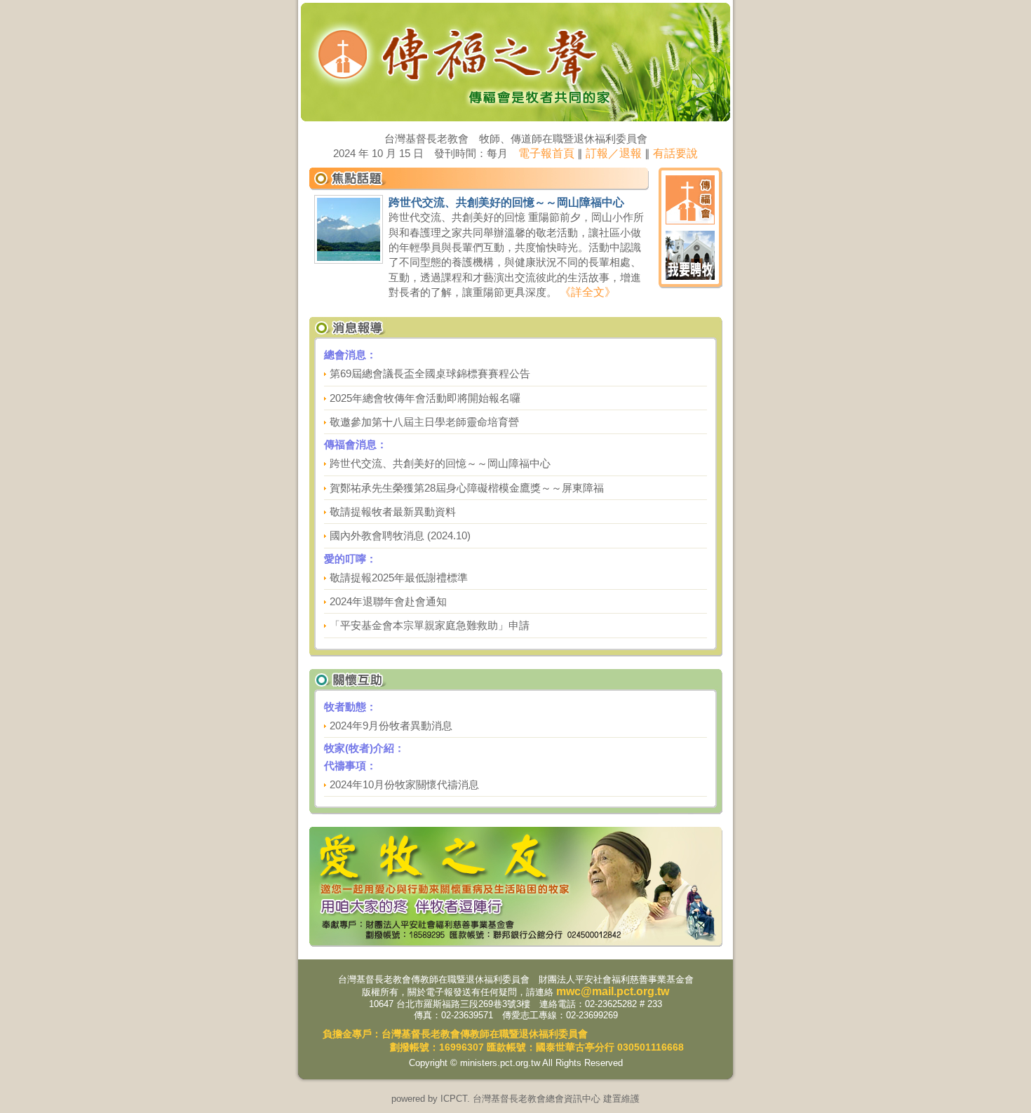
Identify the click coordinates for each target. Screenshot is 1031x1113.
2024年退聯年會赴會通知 (388, 601)
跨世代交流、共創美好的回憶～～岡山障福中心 (440, 463)
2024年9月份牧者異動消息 (391, 725)
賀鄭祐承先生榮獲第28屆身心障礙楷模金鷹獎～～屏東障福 (467, 488)
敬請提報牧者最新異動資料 (393, 512)
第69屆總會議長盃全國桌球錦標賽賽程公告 (430, 373)
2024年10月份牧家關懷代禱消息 (404, 784)
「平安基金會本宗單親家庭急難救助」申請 (430, 625)
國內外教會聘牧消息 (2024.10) (400, 535)
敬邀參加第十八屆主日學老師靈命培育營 (424, 422)
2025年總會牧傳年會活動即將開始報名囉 (425, 398)
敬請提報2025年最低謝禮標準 (399, 578)
